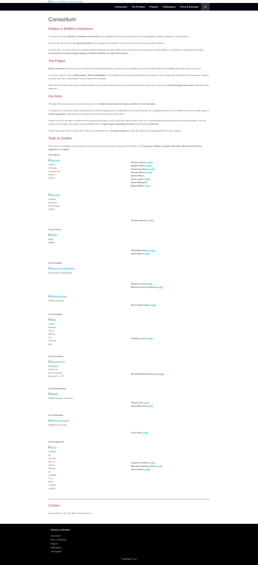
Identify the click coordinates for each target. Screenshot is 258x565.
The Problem (138, 7)
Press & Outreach (189, 7)
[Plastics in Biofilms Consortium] (65, 1)
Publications (169, 7)
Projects (153, 7)
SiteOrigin (127, 559)
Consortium (121, 7)
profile (150, 162)
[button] (205, 7)
